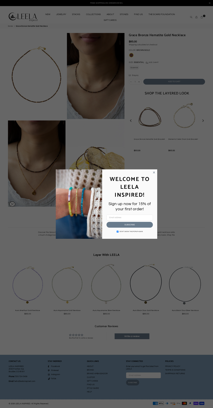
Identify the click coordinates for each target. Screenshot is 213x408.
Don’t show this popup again (131, 231)
